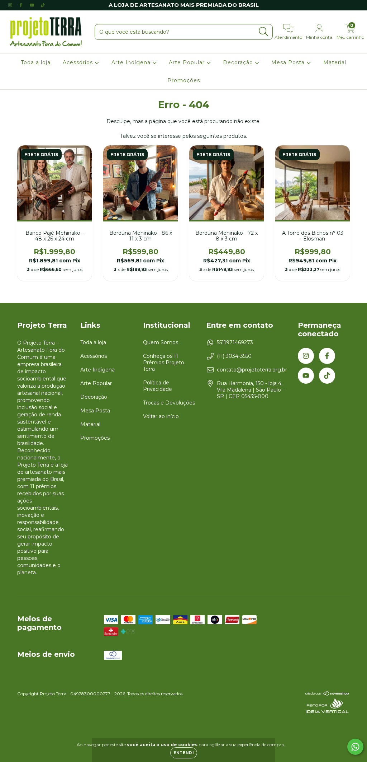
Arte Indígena (131, 62)
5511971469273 (235, 342)
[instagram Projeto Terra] (10, 5)
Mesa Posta (288, 62)
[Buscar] (263, 31)
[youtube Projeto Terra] (32, 5)
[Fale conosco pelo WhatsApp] (355, 747)
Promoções (183, 80)
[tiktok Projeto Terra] (42, 5)
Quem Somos (160, 342)
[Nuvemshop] (327, 694)
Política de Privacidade (157, 385)
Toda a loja (36, 62)
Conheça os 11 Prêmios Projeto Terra (163, 362)
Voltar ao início (161, 416)
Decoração (239, 62)
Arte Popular (187, 62)
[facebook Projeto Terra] (21, 5)
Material (334, 62)
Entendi (183, 753)
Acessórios (79, 62)
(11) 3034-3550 (234, 356)
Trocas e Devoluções (169, 402)
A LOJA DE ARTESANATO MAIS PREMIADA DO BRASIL (184, 4)
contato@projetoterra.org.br (252, 369)
